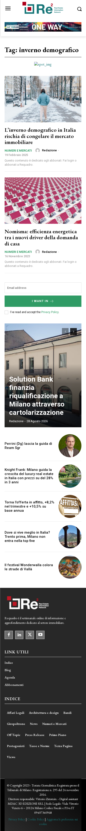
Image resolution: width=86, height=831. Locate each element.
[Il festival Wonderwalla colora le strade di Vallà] (70, 567)
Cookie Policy (35, 819)
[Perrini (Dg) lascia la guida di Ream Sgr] (70, 445)
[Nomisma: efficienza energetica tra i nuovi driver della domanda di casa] (43, 200)
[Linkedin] (19, 635)
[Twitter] (30, 635)
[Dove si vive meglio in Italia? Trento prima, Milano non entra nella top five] (70, 536)
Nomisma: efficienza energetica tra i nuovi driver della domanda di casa (41, 237)
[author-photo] (38, 150)
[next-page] (73, 331)
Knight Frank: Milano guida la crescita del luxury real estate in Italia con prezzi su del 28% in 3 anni (29, 476)
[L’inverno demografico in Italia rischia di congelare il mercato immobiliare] (43, 99)
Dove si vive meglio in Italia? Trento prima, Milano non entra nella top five (27, 536)
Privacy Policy (49, 312)
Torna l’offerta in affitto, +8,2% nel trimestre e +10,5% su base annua (29, 506)
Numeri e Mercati (18, 150)
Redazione (49, 150)
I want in (40, 301)
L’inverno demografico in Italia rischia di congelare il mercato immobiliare (40, 136)
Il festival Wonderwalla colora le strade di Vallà (29, 567)
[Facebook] (9, 635)
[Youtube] (40, 635)
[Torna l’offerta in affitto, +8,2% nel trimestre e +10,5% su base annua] (70, 506)
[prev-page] (65, 331)
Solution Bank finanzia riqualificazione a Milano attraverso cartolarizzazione (36, 395)
